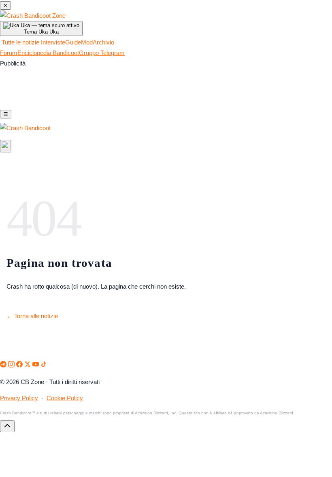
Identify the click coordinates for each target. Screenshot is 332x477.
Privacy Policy (19, 398)
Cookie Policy (65, 398)
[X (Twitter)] (28, 365)
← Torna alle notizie (32, 316)
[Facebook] (20, 365)
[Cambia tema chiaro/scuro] (5, 146)
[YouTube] (36, 365)
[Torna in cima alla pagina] (7, 426)
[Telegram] (4, 365)
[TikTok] (43, 365)
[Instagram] (12, 365)
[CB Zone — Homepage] (33, 16)
